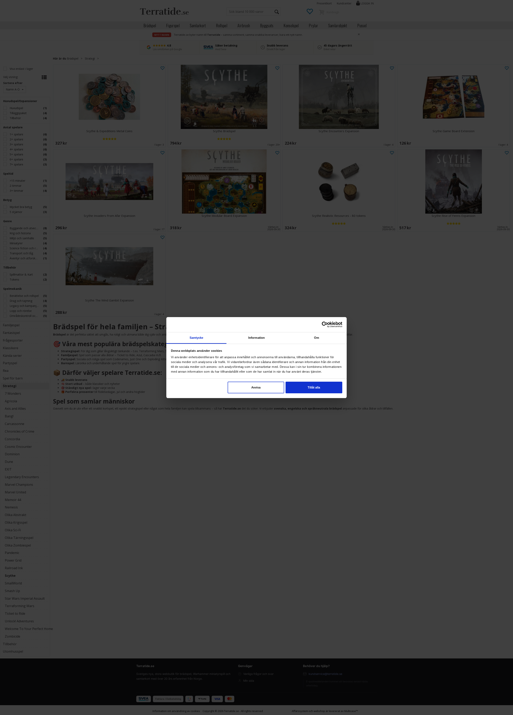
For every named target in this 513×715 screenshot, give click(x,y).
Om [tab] (316, 337)
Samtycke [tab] (196, 337)
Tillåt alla (314, 387)
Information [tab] (256, 337)
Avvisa (256, 387)
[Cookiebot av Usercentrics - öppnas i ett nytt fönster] (324, 324)
